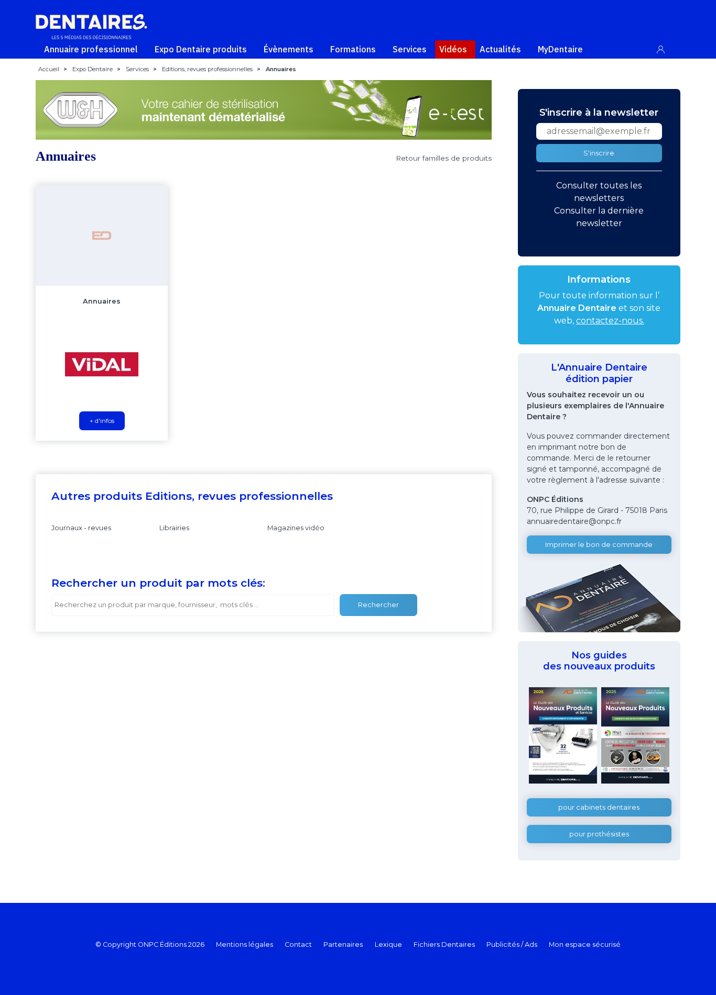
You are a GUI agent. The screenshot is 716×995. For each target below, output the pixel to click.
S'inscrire (598, 153)
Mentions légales (244, 944)
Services (410, 49)
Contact (298, 944)
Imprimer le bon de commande (599, 545)
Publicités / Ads (511, 944)
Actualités (500, 49)
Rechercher (378, 605)
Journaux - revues (81, 528)
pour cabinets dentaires (598, 807)
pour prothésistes (599, 834)
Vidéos (453, 49)
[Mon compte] (666, 47)
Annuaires (102, 301)
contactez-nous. (610, 321)
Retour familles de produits (444, 158)
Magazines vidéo (295, 528)
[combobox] (192, 605)
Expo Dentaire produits (201, 49)
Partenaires (343, 944)
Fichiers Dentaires (444, 944)
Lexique (388, 944)
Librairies (174, 528)
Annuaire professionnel (91, 49)
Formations (353, 49)
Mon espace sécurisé (585, 944)
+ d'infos (102, 420)
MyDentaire (560, 49)
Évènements (288, 49)
